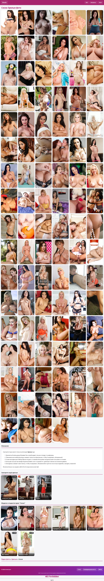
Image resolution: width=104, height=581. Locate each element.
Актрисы (93, 2)
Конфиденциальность (90, 569)
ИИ (87, 2)
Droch (4, 2)
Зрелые (14, 559)
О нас (79, 569)
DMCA (100, 569)
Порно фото (5, 559)
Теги (100, 2)
